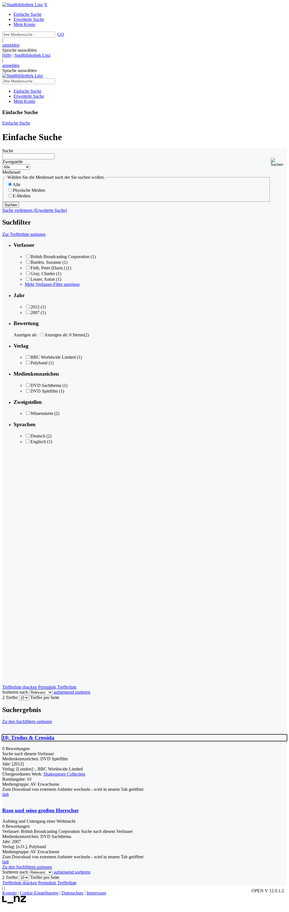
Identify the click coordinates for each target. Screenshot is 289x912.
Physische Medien (29, 190)
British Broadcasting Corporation (59, 256)
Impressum (96, 893)
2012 (35, 306)
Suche (7, 150)
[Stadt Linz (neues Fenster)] (14, 902)
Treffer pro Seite (44, 697)
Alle (16, 184)
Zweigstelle (12, 161)
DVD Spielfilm (44, 391)
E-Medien (21, 195)
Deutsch (37, 436)
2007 (35, 312)
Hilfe (6, 55)
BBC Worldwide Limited (53, 357)
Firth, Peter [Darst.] (47, 267)
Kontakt (9, 893)
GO (60, 34)
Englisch (38, 441)
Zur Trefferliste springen (23, 234)
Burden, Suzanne (45, 262)
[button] (279, 162)
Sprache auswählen (19, 50)
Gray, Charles (42, 273)
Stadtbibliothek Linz (32, 55)
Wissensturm (41, 413)
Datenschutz (73, 893)
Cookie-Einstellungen (39, 893)
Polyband (38, 362)
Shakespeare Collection (64, 774)
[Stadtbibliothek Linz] (22, 4)
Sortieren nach (15, 692)
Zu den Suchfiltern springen (27, 721)
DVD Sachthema (45, 385)
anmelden (10, 45)
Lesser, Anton (42, 279)
